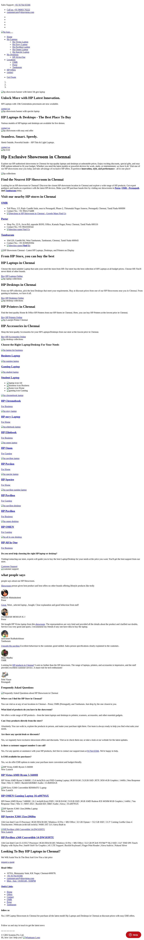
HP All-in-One (18, 57)
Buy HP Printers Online (11, 317)
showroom (40, 624)
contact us (5, 108)
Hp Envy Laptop (19, 44)
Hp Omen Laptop (20, 49)
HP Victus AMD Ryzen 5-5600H (19, 774)
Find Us (62, 213)
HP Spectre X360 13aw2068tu (18, 816)
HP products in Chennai (23, 665)
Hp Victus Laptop (20, 42)
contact (10, 72)
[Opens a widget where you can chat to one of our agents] (133, 935)
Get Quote (11, 77)
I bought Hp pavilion (10, 646)
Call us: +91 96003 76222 (18, 9)
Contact (10, 897)
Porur (14, 65)
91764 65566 (93, 751)
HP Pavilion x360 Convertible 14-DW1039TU (27, 837)
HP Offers (11, 70)
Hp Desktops (12, 54)
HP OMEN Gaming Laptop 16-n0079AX (25, 795)
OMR (15, 62)
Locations (11, 59)
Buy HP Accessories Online (13, 337)
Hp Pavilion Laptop (21, 47)
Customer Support (9, 566)
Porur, (118, 188)
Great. (4, 605)
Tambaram (17, 67)
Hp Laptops (12, 39)
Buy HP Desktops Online (12, 298)
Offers (9, 894)
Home (9, 37)
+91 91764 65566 (22, 5)
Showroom (6, 586)
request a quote (7, 862)
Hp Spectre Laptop (20, 52)
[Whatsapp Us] (31, 937)
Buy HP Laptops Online (12, 276)
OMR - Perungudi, (131, 188)
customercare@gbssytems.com (20, 12)
